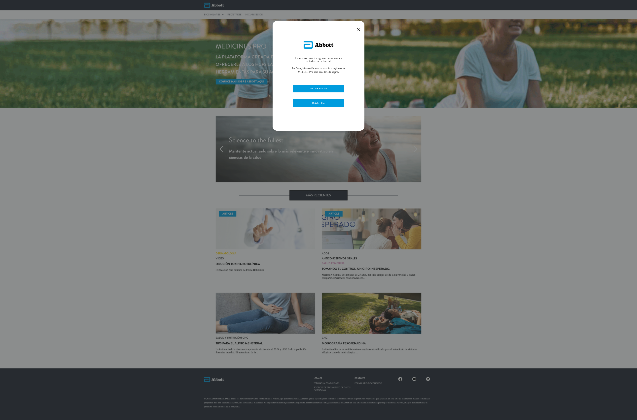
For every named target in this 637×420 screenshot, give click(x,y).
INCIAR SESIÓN (318, 88)
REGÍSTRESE (318, 103)
